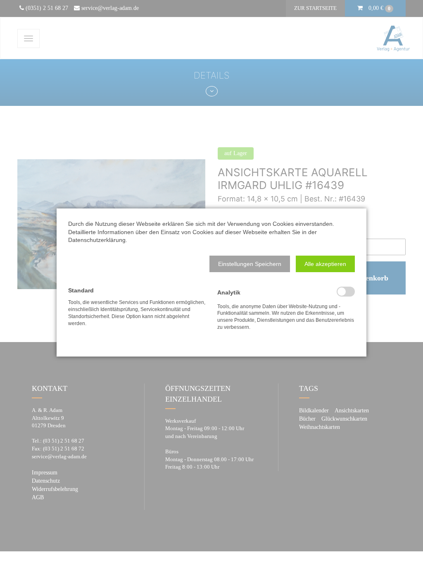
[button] (249, 264)
